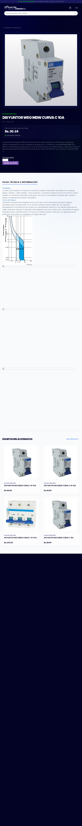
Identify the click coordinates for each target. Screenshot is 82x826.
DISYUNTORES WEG (9, 114)
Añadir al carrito (10, 163)
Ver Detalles (21, 462)
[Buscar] (75, 14)
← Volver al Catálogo (11, 27)
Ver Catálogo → (73, 439)
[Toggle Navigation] (76, 7)
